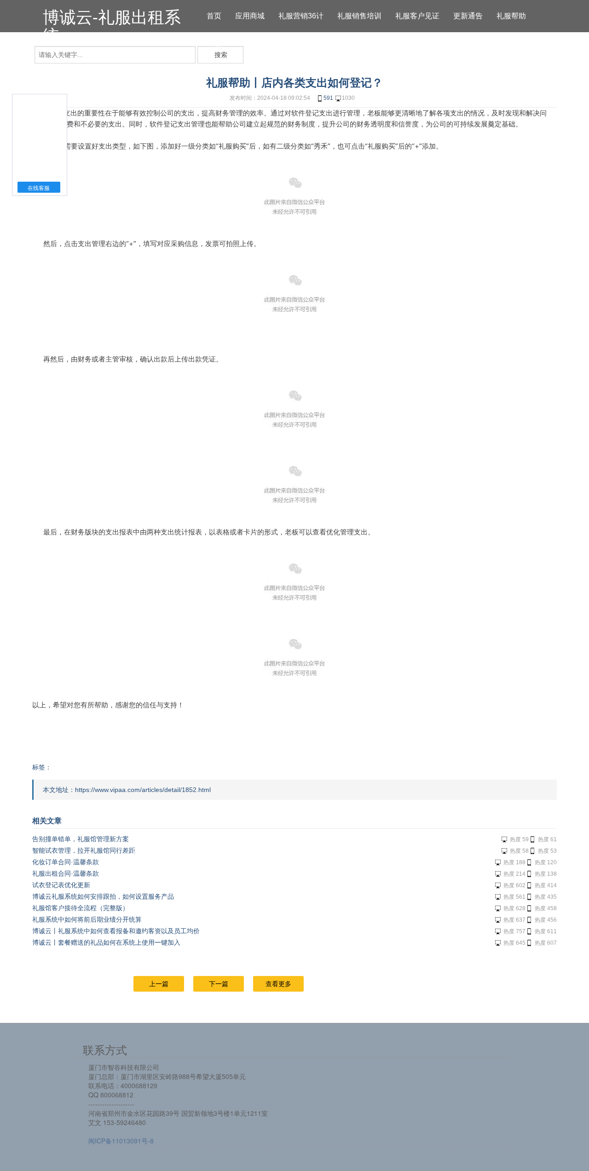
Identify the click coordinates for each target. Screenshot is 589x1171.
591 (328, 98)
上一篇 (158, 983)
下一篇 (218, 983)
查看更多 (278, 983)
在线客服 (39, 188)
